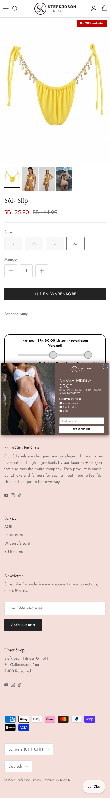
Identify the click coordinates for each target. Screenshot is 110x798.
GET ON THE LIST (81, 429)
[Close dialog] (105, 366)
